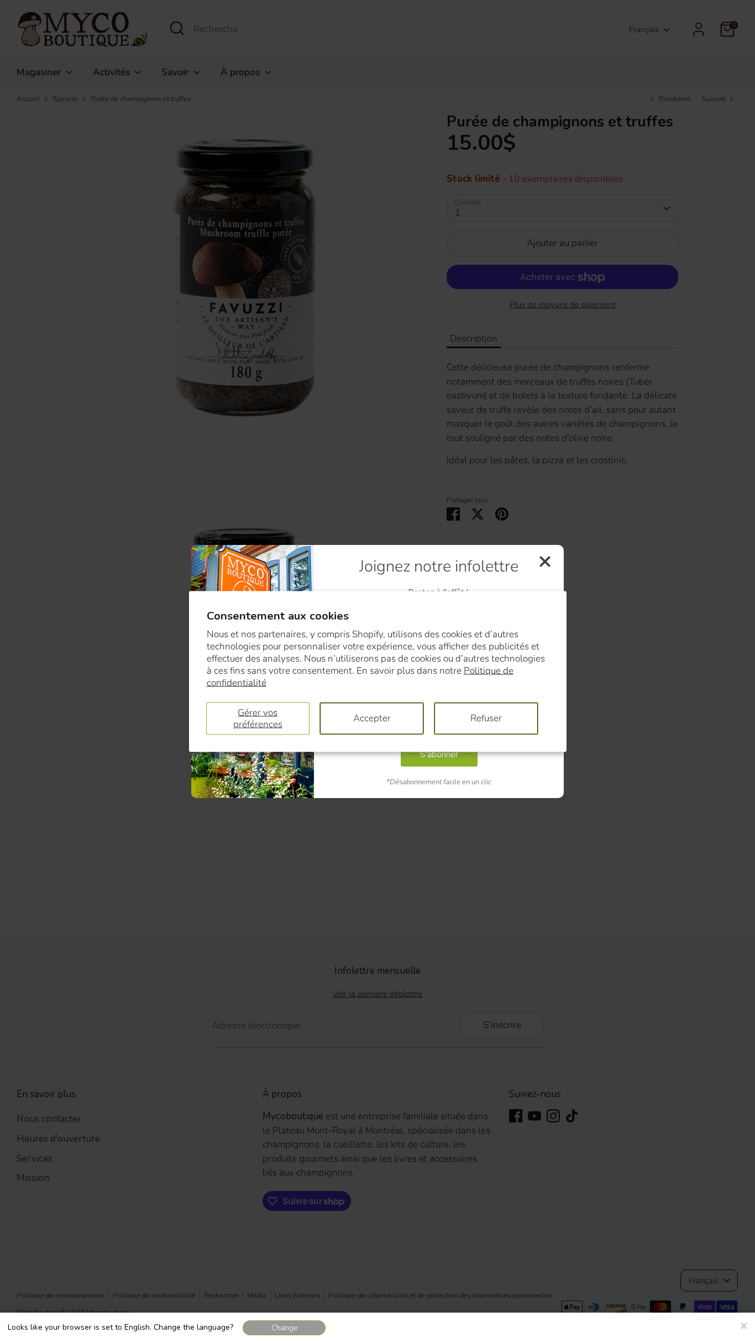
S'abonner (439, 754)
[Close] (743, 1324)
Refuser (486, 718)
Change (284, 1328)
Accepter (372, 718)
